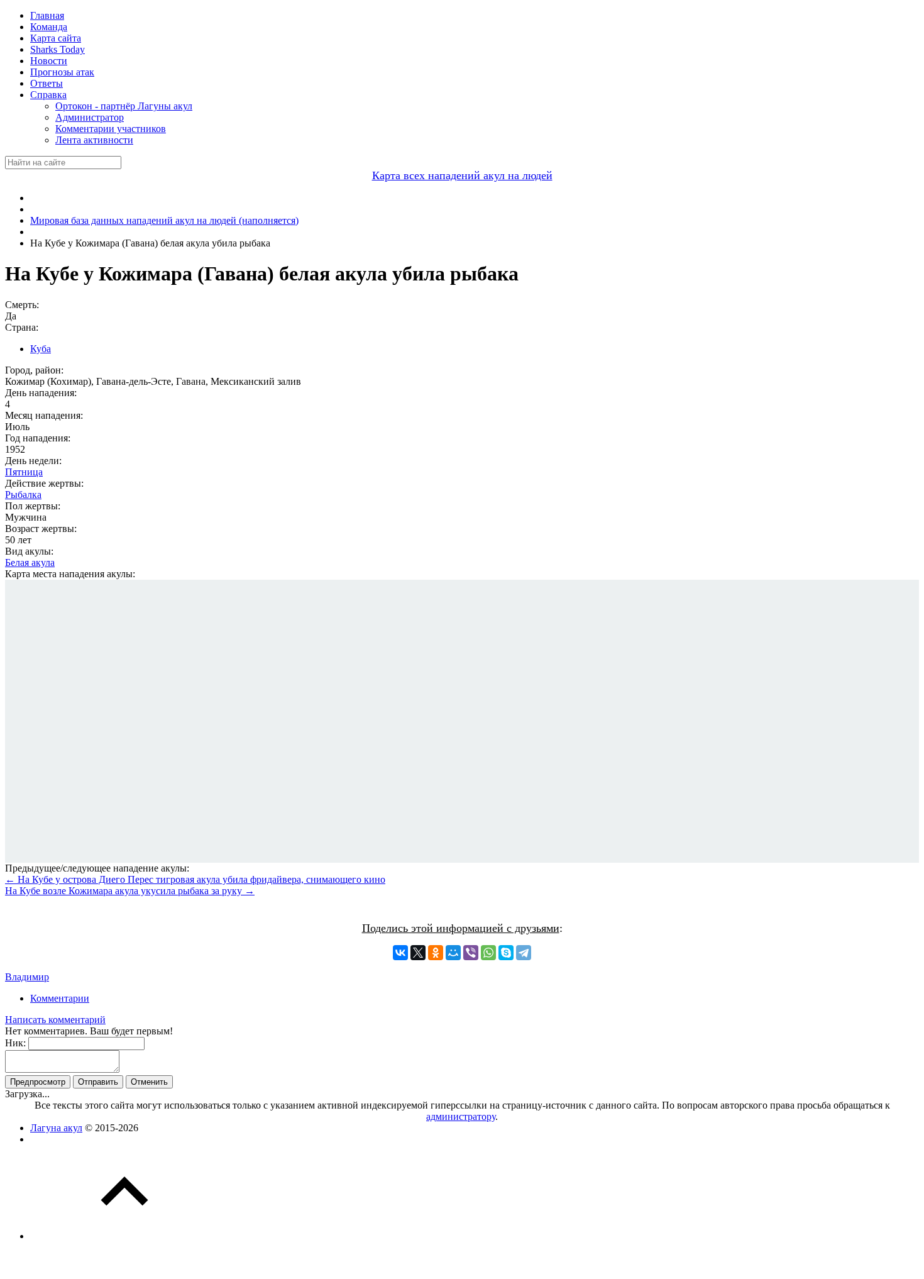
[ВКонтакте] (400, 952)
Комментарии (59, 998)
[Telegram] (523, 952)
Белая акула (30, 562)
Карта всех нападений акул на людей (462, 175)
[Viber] (470, 952)
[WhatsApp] (488, 952)
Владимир (27, 977)
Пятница (24, 472)
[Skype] (506, 952)
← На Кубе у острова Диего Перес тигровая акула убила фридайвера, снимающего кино (195, 879)
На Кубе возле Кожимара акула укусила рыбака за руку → (130, 890)
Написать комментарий (55, 1019)
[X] (418, 952)
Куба (40, 348)
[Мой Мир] (453, 952)
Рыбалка (23, 494)
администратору (460, 1116)
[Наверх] (124, 1236)
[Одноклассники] (435, 952)
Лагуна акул (56, 1127)
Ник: (15, 1043)
